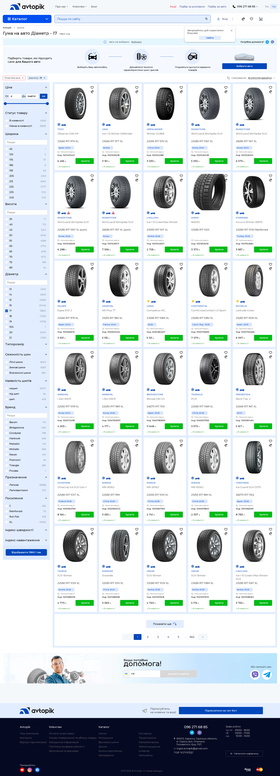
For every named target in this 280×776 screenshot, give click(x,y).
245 (11, 197)
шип (12, 399)
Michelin (14, 449)
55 (10, 240)
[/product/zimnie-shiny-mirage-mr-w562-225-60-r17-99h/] (120, 457)
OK (43, 96)
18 (10, 316)
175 (11, 159)
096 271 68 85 (246, 6)
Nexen (13, 454)
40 (11, 224)
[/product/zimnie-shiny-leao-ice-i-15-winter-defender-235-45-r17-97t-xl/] (120, 104)
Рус (267, 6)
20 (10, 332)
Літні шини (16, 362)
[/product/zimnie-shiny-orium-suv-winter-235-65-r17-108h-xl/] (209, 545)
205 (11, 176)
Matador (14, 443)
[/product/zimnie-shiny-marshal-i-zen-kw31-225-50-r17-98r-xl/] (120, 369)
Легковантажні (18, 490)
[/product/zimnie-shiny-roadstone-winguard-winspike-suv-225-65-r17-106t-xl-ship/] (75, 192)
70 (10, 256)
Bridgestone (16, 427)
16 (10, 305)
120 (11, 154)
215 (11, 181)
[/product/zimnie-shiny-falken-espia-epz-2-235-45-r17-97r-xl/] (75, 280)
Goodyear (15, 433)
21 (10, 337)
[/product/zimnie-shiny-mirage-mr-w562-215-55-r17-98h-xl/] (209, 457)
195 (11, 170)
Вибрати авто (245, 66)
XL (10, 522)
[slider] (5, 103)
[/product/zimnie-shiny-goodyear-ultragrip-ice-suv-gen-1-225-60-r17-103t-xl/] (75, 457)
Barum (13, 422)
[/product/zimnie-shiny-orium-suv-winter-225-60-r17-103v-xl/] (165, 545)
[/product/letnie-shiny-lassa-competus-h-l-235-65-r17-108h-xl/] (165, 280)
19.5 (11, 327)
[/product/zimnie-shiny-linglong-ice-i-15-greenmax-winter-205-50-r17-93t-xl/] (165, 192)
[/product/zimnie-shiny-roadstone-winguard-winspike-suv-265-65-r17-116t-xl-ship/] (120, 192)
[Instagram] (29, 770)
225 (11, 186)
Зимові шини (17, 367)
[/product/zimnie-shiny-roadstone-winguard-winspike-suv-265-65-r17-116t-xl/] (254, 104)
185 (11, 165)
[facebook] (37, 770)
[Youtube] (22, 770)
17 (10, 310)
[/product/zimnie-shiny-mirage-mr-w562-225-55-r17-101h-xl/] (165, 457)
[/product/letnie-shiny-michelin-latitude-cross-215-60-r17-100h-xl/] (254, 280)
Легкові (14, 485)
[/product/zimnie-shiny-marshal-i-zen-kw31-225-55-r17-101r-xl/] (75, 369)
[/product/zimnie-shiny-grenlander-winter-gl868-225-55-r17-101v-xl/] (165, 104)
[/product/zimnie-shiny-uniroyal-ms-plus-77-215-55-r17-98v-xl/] (120, 280)
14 (10, 294)
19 (10, 321)
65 (10, 251)
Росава (13, 470)
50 (10, 235)
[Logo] (27, 6)
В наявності (16, 120)
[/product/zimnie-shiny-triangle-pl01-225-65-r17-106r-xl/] (209, 369)
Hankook (14, 438)
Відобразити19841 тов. (26, 552)
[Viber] (272, 42)
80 (11, 267)
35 (10, 219)
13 (10, 289)
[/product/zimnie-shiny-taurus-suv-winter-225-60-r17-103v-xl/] (75, 545)
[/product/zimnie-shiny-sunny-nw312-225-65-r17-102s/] (209, 192)
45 (10, 149)
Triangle (14, 465)
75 (10, 262)
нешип (13, 388)
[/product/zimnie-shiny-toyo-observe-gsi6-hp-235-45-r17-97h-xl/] (75, 104)
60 (10, 246)
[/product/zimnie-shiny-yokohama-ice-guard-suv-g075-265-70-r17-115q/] (254, 457)
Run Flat (14, 516)
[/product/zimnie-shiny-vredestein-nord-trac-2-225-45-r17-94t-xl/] (254, 369)
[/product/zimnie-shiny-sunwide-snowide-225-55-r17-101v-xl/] (120, 545)
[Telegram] (267, 42)
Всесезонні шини (20, 372)
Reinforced (15, 511)
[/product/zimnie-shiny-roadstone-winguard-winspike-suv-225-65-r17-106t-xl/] (209, 104)
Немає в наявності (20, 126)
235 (11, 192)
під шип (14, 393)
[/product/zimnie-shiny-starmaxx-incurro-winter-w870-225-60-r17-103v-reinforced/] (254, 192)
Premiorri (14, 460)
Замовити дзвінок (178, 673)
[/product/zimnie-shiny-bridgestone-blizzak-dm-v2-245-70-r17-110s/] (165, 369)
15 (10, 300)
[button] (126, 673)
